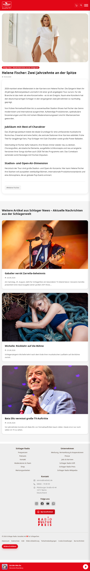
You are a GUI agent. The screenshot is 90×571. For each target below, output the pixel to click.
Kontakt (23, 459)
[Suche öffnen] (81, 5)
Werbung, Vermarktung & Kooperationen (67, 452)
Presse (67, 456)
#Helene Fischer (13, 187)
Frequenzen (22, 452)
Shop (23, 467)
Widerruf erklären (10, 546)
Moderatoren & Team (22, 463)
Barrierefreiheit (47, 512)
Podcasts (22, 456)
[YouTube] (48, 504)
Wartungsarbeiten (23, 470)
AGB (22, 541)
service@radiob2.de (44, 480)
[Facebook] (42, 504)
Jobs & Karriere (67, 459)
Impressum (5, 541)
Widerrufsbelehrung (32, 541)
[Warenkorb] (76, 5)
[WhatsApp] (53, 504)
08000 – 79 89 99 (43, 484)
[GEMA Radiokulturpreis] (45, 521)
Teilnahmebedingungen (48, 541)
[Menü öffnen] (86, 5)
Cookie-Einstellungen (65, 541)
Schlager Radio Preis (67, 467)
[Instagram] (36, 504)
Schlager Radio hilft (67, 463)
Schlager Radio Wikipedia (67, 470)
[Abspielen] (85, 566)
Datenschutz (15, 541)
